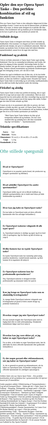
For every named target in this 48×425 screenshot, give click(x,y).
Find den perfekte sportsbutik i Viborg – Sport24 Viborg (21, 413)
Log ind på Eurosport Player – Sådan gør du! (16, 386)
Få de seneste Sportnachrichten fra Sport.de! (22, 419)
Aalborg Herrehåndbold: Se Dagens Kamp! (16, 401)
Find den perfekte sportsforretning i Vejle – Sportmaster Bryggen (18, 410)
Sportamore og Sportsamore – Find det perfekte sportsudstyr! (23, 415)
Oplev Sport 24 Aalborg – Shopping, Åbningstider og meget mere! (23, 387)
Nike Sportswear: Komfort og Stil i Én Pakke (25, 399)
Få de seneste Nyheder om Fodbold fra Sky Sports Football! (23, 421)
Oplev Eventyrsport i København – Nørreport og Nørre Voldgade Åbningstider (23, 392)
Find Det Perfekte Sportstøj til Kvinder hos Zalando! (23, 402)
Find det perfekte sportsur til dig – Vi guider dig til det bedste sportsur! (24, 417)
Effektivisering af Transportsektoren (32, 384)
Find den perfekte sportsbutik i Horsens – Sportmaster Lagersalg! (23, 389)
